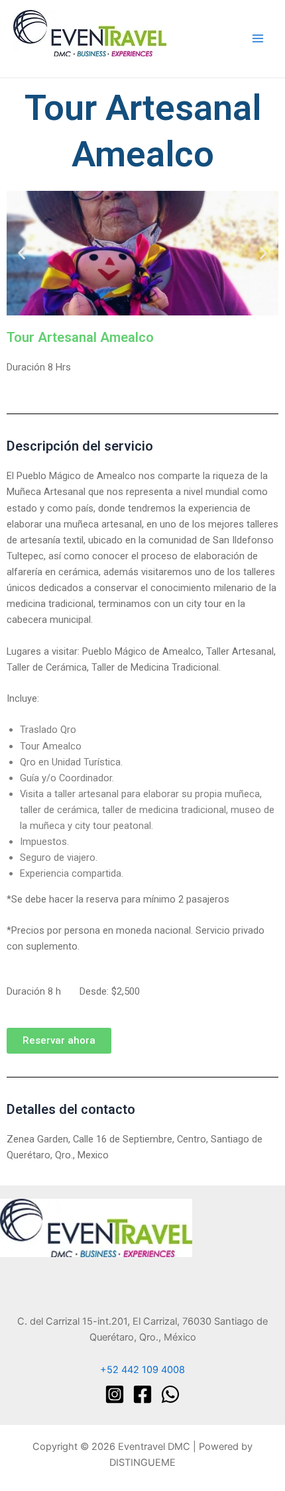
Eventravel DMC (51, 62)
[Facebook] (142, 1394)
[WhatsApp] (170, 1394)
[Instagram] (115, 1394)
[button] (21, 253)
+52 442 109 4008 (142, 1370)
